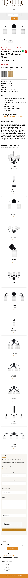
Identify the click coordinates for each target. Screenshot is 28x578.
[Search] (19, 15)
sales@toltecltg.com (8, 468)
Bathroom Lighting (5, 47)
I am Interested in (6, 488)
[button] (24, 24)
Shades (7, 566)
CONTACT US (12, 548)
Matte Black (17, 47)
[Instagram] (15, 557)
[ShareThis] (23, 51)
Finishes (7, 564)
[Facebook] (13, 557)
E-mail (14, 480)
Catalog (7, 567)
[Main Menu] (14, 9)
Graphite (3, 69)
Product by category (7, 561)
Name (14, 472)
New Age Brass (11, 69)
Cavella (12, 47)
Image (3, 512)
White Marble (8, 49)
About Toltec (7, 569)
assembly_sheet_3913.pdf (13, 117)
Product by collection (7, 563)
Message (4, 497)
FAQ (7, 570)
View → (14, 170)
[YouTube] (17, 557)
